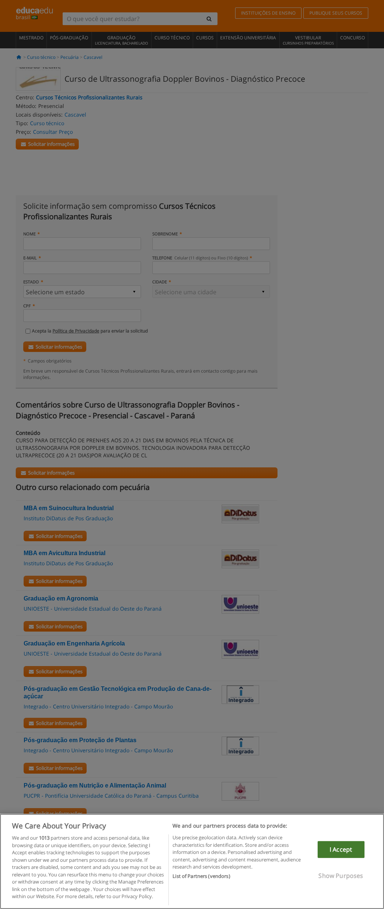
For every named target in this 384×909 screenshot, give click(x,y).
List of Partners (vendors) (201, 876)
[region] (192, 861)
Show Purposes (340, 876)
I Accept (341, 849)
